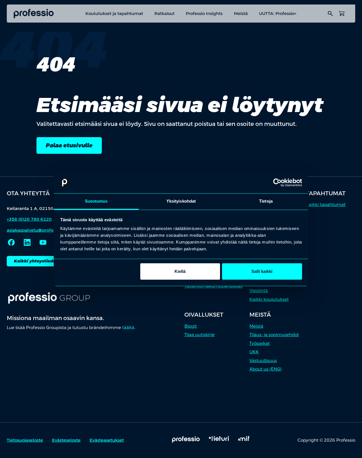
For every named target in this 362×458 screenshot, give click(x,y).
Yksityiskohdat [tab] (181, 201)
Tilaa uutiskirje (199, 334)
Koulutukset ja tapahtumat (114, 13)
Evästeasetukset (107, 440)
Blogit (190, 326)
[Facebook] (11, 242)
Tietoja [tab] (266, 201)
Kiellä (180, 271)
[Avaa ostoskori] (341, 13)
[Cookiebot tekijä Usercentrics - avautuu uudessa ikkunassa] (277, 182)
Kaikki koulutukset (269, 299)
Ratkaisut (164, 13)
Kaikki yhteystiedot (36, 260)
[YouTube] (43, 242)
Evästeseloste (66, 440)
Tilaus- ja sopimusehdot (274, 334)
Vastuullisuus (263, 360)
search (330, 13)
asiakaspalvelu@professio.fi (36, 230)
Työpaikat (259, 343)
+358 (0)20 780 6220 (29, 219)
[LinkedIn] (27, 242)
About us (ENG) (265, 369)
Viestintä (258, 290)
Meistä (241, 13)
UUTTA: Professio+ (277, 13)
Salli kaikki (261, 271)
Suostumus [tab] (96, 201)
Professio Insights (204, 13)
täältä (128, 327)
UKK (254, 351)
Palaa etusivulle (69, 145)
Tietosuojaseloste (25, 440)
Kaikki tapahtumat (326, 204)
